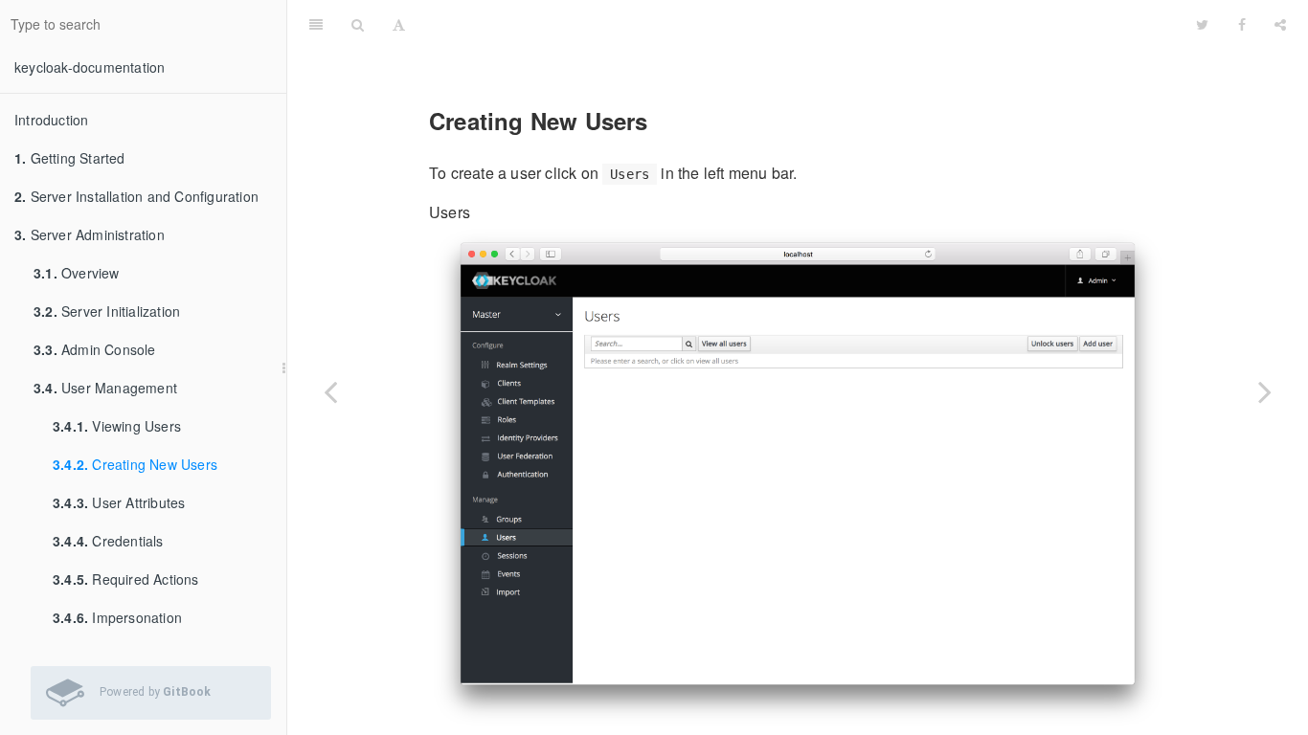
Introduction (51, 119)
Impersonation (117, 617)
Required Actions (126, 579)
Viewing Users (117, 425)
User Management (105, 387)
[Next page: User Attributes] (1265, 391)
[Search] (357, 24)
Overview (77, 272)
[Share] (1280, 24)
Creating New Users (135, 464)
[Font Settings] (398, 24)
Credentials (108, 540)
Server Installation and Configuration (136, 196)
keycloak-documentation (89, 67)
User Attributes (119, 502)
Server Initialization (107, 311)
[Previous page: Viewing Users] (330, 391)
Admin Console (95, 349)
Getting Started (69, 157)
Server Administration (89, 234)
